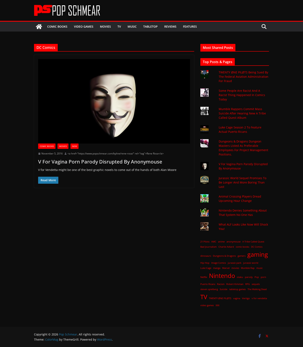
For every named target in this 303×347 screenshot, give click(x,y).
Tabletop (150, 26)
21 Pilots (204, 241)
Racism (220, 284)
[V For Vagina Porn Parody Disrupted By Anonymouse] (114, 101)
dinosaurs (205, 255)
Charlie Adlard (226, 246)
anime (221, 241)
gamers (241, 255)
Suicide (223, 289)
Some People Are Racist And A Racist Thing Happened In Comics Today (242, 95)
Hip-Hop (204, 262)
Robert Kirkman (234, 284)
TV (119, 26)
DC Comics (256, 246)
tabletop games (237, 289)
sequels (256, 284)
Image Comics (218, 262)
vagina (236, 298)
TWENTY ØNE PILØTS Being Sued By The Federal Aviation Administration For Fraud (243, 76)
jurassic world (250, 262)
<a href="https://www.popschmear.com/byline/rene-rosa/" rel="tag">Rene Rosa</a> (116, 153)
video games (207, 305)
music (259, 268)
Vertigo (246, 298)
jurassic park (234, 262)
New (74, 146)
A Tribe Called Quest (253, 241)
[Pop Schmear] (39, 27)
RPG (247, 284)
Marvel (226, 268)
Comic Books (57, 26)
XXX (217, 305)
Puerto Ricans (207, 284)
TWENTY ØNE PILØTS (220, 298)
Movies (105, 26)
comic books (242, 246)
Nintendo (222, 276)
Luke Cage (205, 268)
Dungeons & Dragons (224, 255)
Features (190, 26)
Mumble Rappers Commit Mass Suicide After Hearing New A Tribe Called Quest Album (242, 113)
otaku (240, 277)
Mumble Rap (248, 268)
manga (216, 268)
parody (249, 277)
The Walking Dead (257, 289)
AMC (213, 241)
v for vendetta (259, 298)
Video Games (83, 26)
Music (132, 26)
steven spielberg (209, 289)
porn (263, 277)
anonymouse (234, 241)
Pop (257, 277)
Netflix (203, 277)
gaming (257, 254)
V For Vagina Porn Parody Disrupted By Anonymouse (100, 161)
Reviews (170, 26)
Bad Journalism (208, 246)
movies (235, 268)
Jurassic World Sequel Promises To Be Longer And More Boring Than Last (242, 182)
